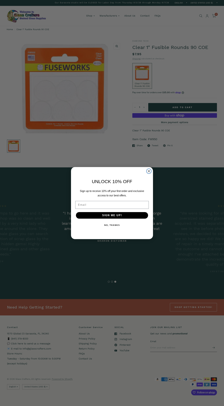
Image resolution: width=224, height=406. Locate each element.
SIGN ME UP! (112, 215)
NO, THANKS (112, 225)
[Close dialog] (148, 171)
